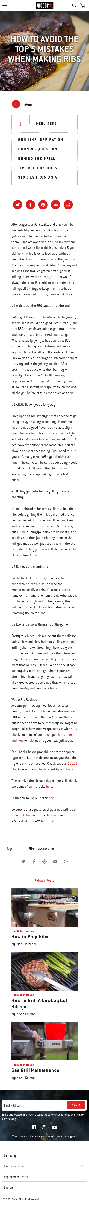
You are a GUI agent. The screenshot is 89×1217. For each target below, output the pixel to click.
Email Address (12, 1105)
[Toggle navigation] (4, 5)
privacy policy (70, 1136)
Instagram (33, 815)
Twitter (51, 815)
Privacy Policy (62, 1114)
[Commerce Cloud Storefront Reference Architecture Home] (45, 5)
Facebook (18, 815)
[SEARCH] (75, 5)
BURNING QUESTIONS (39, 149)
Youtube (55, 1127)
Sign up (76, 1105)
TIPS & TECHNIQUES (37, 167)
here (44, 607)
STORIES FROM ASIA (37, 177)
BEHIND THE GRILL (36, 158)
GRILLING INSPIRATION (40, 139)
